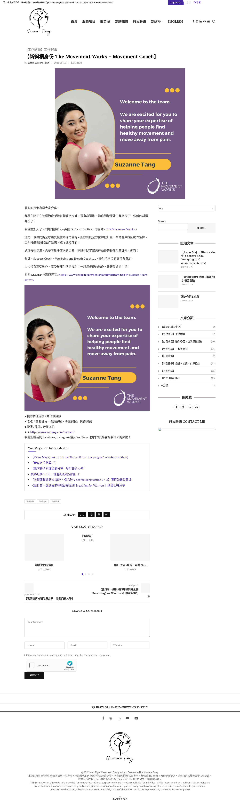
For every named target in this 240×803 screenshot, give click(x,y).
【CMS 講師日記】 (188, 378)
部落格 (156, 21)
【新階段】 (197, 2)
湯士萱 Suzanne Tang (38, 62)
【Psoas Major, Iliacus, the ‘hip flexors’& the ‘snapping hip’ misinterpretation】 (80, 457)
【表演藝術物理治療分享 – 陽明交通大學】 (58, 468)
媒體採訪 (121, 21)
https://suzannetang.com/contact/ (52, 432)
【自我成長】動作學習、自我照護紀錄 (188, 341)
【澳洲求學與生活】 (188, 326)
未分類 (188, 385)
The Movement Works (120, 229)
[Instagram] (197, 21)
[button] (187, 2)
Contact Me (194, 421)
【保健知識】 (188, 356)
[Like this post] (83, 514)
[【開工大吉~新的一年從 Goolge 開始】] (130, 547)
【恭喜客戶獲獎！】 (44, 463)
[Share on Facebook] (91, 514)
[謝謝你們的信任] (44, 547)
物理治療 (43, 501)
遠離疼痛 (55, 501)
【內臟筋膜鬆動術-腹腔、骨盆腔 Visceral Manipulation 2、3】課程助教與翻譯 (81, 479)
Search (162, 221)
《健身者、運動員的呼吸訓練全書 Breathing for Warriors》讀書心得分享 (78, 485)
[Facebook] (193, 21)
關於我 (105, 21)
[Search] (214, 21)
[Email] (208, 21)
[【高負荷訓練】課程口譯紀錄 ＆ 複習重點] (168, 281)
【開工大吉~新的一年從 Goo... (130, 565)
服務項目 (88, 21)
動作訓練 (30, 501)
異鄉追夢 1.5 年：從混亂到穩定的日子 (55, 474)
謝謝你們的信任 (44, 565)
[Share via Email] (107, 514)
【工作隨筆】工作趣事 (188, 334)
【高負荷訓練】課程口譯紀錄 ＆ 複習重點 (198, 278)
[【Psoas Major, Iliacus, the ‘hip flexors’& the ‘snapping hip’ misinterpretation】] (168, 256)
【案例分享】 (188, 370)
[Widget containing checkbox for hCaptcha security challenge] (51, 665)
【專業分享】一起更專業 (188, 348)
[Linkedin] (201, 21)
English (175, 21)
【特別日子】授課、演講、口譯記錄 (188, 363)
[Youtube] (204, 21)
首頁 (74, 21)
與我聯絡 (139, 21)
